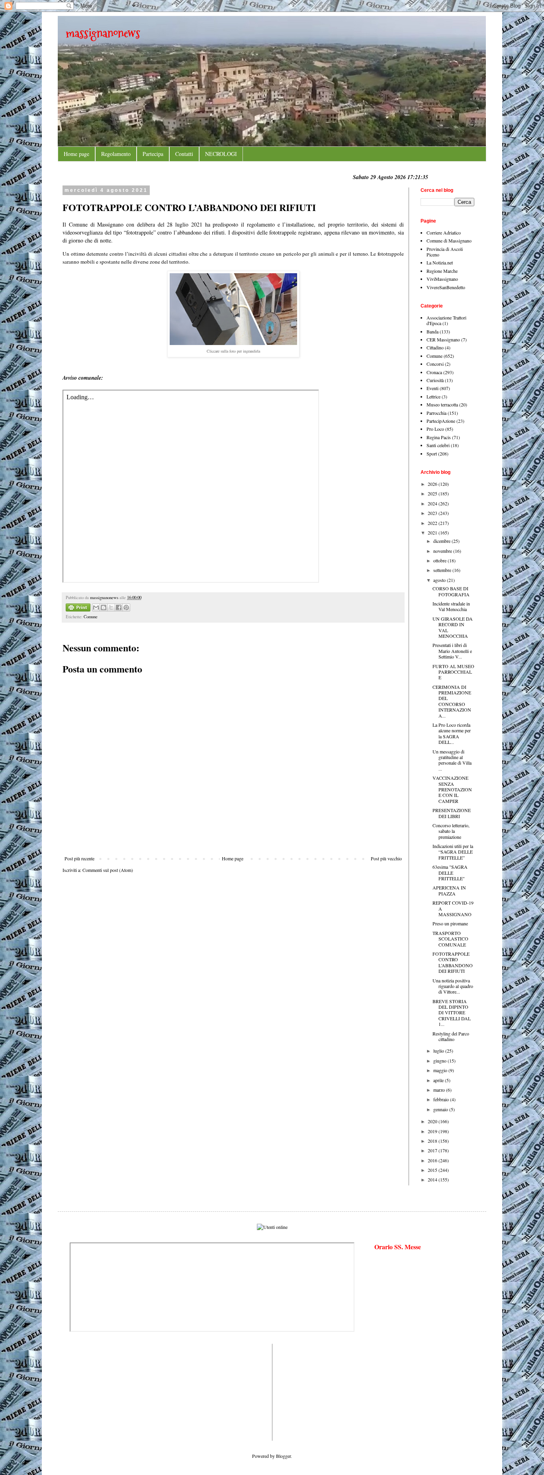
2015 (433, 1170)
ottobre (440, 560)
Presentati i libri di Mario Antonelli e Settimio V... (452, 651)
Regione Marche (442, 271)
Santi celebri (438, 445)
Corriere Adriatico (444, 232)
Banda (432, 331)
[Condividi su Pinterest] (126, 607)
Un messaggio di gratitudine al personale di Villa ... (452, 760)
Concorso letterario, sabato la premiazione (451, 831)
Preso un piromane (450, 923)
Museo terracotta (442, 404)
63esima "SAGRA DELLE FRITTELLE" (450, 872)
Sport (432, 453)
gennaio (441, 1109)
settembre (442, 570)
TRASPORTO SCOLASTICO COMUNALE (450, 939)
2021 (433, 532)
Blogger (283, 1456)
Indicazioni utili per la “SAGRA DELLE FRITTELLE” (452, 852)
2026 (433, 484)
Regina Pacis (439, 437)
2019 (433, 1131)
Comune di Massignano (449, 240)
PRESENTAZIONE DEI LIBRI (451, 813)
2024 (433, 503)
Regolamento (116, 154)
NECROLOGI (221, 154)
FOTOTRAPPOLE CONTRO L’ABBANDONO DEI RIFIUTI (452, 962)
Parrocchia (436, 413)
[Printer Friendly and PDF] (78, 608)
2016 (433, 1160)
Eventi (432, 388)
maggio (440, 1070)
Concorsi (435, 364)
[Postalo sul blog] (104, 607)
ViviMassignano (442, 279)
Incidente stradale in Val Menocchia (451, 606)
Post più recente (79, 858)
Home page (76, 154)
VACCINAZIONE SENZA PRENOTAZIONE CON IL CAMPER (452, 789)
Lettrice (433, 396)
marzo (439, 1090)
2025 (433, 493)
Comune (91, 616)
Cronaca (434, 372)
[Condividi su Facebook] (119, 607)
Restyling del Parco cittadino (450, 1036)
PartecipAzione (441, 421)
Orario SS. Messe (397, 1246)
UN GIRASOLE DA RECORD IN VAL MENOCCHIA (452, 627)
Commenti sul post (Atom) (107, 870)
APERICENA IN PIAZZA (449, 890)
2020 (433, 1121)
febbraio (441, 1099)
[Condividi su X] (111, 607)
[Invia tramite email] (96, 607)
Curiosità (435, 380)
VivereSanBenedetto (446, 287)
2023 (433, 513)
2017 (433, 1150)
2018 (433, 1141)
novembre (443, 551)
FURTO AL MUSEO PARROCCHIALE (453, 672)
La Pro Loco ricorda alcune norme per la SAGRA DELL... (451, 733)
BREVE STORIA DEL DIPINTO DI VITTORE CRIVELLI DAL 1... (451, 1012)
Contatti (184, 154)
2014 (433, 1179)
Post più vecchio (386, 858)
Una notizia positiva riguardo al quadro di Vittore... (452, 986)
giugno (440, 1060)
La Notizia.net (440, 262)
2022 (433, 523)
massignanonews (103, 33)
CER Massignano (443, 339)
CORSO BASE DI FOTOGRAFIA (451, 591)
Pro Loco (435, 429)
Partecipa (153, 154)
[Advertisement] (93, 1392)
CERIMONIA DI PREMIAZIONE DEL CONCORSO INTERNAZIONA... (451, 701)
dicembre (442, 541)
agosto (440, 580)
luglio (439, 1050)
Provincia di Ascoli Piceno (445, 252)
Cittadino (435, 347)
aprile (439, 1080)
